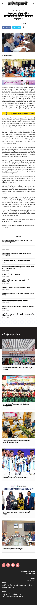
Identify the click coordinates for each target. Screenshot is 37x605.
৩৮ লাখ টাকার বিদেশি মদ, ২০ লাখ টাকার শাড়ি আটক (16, 261)
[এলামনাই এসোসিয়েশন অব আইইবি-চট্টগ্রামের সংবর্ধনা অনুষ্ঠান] (18, 388)
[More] (23, 27)
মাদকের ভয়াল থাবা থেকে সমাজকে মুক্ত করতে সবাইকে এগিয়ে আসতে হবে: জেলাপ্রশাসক (18, 267)
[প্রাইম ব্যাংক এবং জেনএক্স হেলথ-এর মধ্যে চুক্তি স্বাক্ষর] (18, 496)
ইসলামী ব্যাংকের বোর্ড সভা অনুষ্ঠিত (13, 549)
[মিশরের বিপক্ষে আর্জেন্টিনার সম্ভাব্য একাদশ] (18, 462)
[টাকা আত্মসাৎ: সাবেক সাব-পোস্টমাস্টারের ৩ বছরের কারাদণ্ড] (18, 352)
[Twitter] (13, 565)
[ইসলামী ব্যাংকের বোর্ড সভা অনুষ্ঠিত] (18, 533)
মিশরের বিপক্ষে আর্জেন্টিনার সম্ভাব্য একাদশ (15, 477)
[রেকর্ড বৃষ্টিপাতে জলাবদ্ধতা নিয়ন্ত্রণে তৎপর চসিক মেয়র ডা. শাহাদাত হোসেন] (18, 425)
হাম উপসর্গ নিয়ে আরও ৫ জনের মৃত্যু (11, 274)
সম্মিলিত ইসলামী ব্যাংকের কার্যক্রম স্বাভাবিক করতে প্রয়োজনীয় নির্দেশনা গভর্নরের (18, 315)
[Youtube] (18, 565)
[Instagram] (8, 565)
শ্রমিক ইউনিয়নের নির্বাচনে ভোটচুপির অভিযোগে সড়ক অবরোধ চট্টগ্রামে (18, 294)
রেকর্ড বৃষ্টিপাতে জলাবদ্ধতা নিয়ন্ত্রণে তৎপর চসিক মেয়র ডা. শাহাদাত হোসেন (16, 442)
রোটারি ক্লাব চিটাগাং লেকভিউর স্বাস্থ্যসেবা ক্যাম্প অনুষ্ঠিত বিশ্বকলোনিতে (16, 281)
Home (24, 23)
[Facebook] (4, 565)
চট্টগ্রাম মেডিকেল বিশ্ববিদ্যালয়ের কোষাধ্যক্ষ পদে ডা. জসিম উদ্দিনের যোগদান (16, 254)
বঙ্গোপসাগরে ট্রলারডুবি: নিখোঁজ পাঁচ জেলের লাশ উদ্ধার (16, 287)
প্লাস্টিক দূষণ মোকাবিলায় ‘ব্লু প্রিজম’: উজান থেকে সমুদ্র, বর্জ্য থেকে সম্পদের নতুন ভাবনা (17, 241)
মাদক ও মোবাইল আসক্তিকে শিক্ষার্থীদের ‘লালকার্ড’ (15, 301)
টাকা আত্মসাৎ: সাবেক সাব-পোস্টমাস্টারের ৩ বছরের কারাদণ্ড (18, 368)
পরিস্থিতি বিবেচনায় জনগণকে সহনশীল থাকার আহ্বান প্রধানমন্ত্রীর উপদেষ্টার (18, 307)
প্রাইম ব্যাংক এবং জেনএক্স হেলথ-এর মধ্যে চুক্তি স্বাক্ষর (16, 513)
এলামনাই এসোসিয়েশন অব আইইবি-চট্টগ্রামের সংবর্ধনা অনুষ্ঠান (16, 405)
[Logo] (18, 3)
